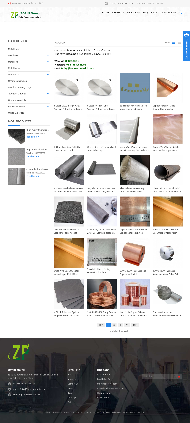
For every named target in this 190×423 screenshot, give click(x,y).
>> (127, 325)
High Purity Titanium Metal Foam (38, 149)
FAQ (145, 13)
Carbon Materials (17, 100)
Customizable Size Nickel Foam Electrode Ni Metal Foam (38, 169)
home (105, 13)
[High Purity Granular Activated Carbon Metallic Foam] (16, 137)
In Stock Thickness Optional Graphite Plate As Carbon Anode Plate (67, 314)
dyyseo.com (139, 412)
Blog (70, 393)
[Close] (186, 62)
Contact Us (168, 13)
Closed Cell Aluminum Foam (110, 388)
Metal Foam (14, 49)
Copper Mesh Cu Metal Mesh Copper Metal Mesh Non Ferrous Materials (133, 231)
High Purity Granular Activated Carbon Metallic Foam (38, 130)
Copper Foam (103, 393)
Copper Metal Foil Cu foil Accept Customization (164, 107)
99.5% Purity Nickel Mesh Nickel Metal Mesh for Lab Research (101, 231)
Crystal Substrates (17, 81)
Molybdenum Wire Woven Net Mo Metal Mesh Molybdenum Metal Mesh (101, 190)
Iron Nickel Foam (105, 379)
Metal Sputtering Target (20, 87)
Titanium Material (17, 94)
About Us (118, 13)
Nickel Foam (103, 397)
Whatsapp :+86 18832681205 (150, 3)
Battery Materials (16, 106)
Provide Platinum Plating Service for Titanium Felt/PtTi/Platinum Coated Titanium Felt (99, 271)
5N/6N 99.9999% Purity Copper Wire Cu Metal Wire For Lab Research (101, 314)
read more (32, 137)
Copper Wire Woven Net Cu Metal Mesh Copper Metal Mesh (166, 149)
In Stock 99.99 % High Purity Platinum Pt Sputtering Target (68, 107)
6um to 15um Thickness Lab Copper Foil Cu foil (133, 273)
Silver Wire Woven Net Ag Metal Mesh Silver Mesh (132, 190)
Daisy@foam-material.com (122, 3)
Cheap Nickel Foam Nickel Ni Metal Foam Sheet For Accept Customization (167, 190)
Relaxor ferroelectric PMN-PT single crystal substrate (133, 107)
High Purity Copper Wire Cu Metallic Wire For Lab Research (134, 314)
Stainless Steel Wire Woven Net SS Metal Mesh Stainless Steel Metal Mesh (69, 190)
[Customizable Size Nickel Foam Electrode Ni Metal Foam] (16, 176)
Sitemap (72, 397)
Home (70, 374)
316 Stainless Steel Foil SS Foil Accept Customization (67, 149)
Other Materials (16, 113)
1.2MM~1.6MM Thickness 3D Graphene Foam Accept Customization (66, 231)
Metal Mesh (14, 68)
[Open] (186, 46)
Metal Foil (13, 62)
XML (69, 402)
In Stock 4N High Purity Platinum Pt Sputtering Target (101, 107)
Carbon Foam (103, 374)
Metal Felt (13, 55)
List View (179, 43)
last (135, 325)
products (133, 13)
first (101, 325)
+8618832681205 (32, 394)
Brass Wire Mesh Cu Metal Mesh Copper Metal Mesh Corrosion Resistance (165, 231)
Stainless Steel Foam (107, 384)
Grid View (173, 43)
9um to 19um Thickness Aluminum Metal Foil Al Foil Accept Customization (165, 273)
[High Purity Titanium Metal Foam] (16, 156)
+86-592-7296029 (26, 383)
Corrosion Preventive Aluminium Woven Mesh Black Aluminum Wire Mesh (167, 314)
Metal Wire (13, 74)
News (154, 13)
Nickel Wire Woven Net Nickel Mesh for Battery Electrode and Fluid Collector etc (134, 149)
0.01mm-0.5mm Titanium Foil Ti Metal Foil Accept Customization (101, 149)
